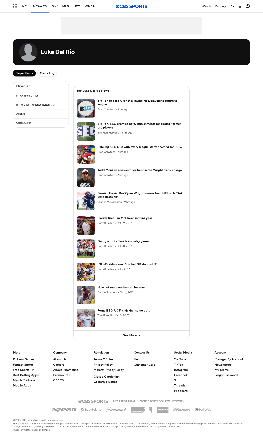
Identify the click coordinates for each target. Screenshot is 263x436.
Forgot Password (226, 375)
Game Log (47, 73)
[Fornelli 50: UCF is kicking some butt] (86, 318)
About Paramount (65, 370)
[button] (15, 6)
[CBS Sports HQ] (124, 401)
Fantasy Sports (23, 365)
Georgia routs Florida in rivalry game (123, 241)
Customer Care (144, 365)
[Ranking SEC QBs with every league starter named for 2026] (86, 154)
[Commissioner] (141, 408)
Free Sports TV (23, 370)
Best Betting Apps (26, 375)
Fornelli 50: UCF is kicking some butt (123, 311)
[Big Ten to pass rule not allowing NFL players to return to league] (86, 108)
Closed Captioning (107, 377)
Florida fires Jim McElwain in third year (124, 218)
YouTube (180, 359)
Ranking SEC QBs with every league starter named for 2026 (139, 147)
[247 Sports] (63, 409)
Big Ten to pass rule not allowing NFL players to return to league (137, 102)
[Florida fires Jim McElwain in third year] (86, 225)
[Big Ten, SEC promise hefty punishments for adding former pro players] (86, 131)
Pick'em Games (23, 359)
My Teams (221, 370)
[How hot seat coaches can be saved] (86, 295)
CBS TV (58, 380)
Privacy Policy (103, 365)
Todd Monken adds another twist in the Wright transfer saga (139, 170)
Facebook (181, 375)
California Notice (105, 382)
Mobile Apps (22, 385)
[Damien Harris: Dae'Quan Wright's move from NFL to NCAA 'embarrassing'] (86, 201)
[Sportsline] (91, 409)
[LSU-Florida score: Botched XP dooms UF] (86, 272)
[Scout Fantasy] (182, 409)
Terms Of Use (103, 359)
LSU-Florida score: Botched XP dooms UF (127, 264)
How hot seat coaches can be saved (122, 287)
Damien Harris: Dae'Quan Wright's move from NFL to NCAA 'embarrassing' (139, 195)
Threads (179, 385)
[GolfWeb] (203, 410)
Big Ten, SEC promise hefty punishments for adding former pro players (139, 125)
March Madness (24, 380)
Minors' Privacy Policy (109, 370)
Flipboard (181, 391)
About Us (59, 359)
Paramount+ (61, 375)
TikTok (178, 365)
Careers (58, 365)
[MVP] (162, 408)
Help (137, 359)
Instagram (181, 370)
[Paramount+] (116, 409)
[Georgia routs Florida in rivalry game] (86, 248)
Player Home (24, 73)
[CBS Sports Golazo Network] (162, 401)
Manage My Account (228, 359)
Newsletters (222, 365)
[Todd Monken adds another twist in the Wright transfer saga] (86, 177)
